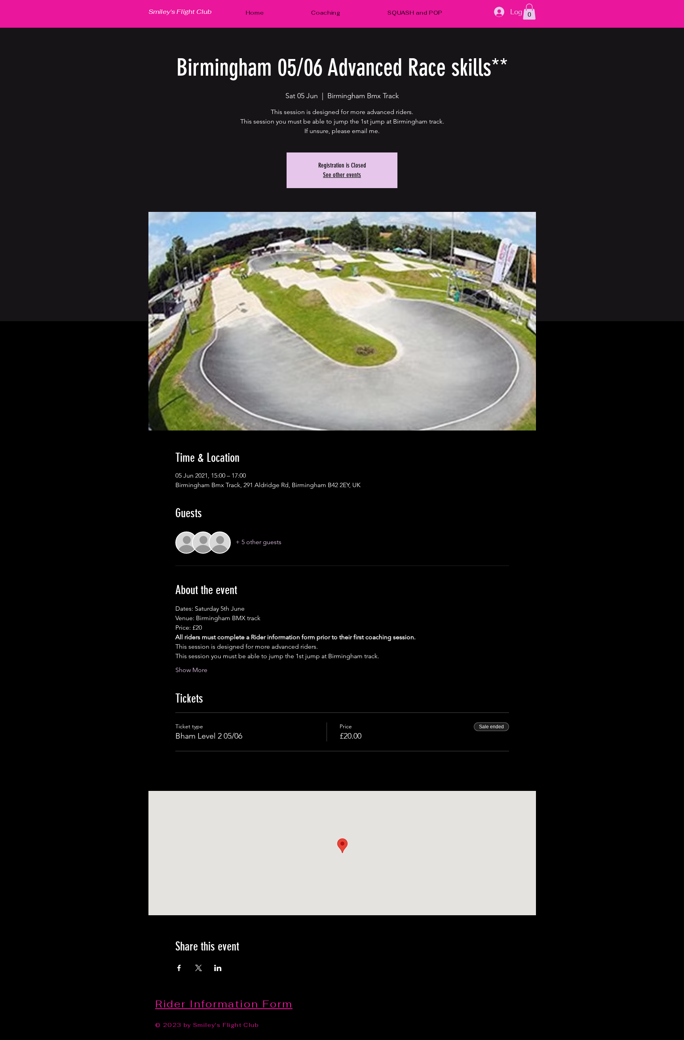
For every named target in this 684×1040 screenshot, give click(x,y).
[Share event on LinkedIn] (218, 968)
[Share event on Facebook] (179, 968)
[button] (529, 12)
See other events (342, 175)
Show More (191, 670)
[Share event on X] (198, 968)
